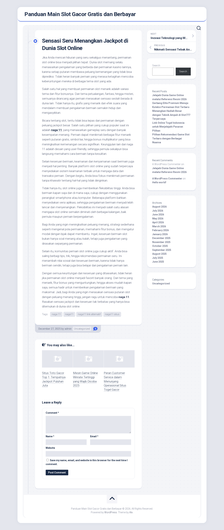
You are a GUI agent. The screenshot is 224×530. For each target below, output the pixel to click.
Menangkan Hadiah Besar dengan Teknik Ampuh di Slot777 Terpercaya (171, 115)
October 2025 (160, 246)
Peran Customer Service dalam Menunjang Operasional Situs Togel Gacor (115, 381)
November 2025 (161, 242)
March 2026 (159, 226)
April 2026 (158, 222)
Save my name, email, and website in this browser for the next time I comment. (87, 462)
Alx (131, 512)
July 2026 (157, 210)
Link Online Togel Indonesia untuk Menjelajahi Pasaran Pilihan (168, 126)
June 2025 (158, 261)
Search (156, 65)
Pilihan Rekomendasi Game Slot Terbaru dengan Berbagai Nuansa (171, 138)
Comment (52, 412)
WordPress (110, 512)
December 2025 (161, 238)
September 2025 (161, 250)
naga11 (69, 314)
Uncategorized (82, 328)
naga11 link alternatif (89, 314)
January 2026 (160, 234)
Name (50, 436)
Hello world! (159, 182)
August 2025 (159, 253)
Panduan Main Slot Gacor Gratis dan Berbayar (80, 14)
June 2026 (158, 214)
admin (68, 328)
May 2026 (157, 218)
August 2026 (159, 206)
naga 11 (56, 130)
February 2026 (160, 230)
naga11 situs (112, 314)
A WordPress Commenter (167, 178)
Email (94, 436)
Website (50, 447)
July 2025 (157, 257)
